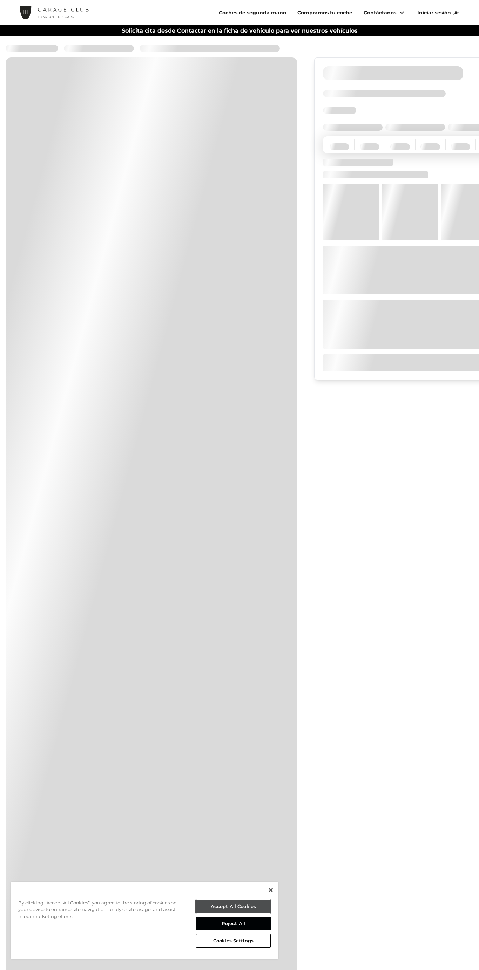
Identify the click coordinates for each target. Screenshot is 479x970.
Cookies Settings (233, 940)
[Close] (271, 890)
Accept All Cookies (233, 906)
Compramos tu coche (324, 12)
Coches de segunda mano (252, 12)
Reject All (233, 923)
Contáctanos (380, 12)
